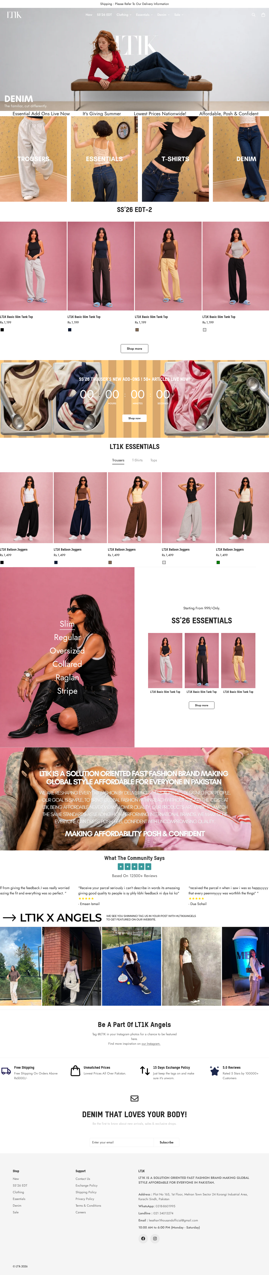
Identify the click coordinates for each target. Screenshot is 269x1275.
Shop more (134, 348)
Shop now (134, 418)
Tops (153, 460)
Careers (81, 1212)
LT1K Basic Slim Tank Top (16, 317)
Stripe (67, 691)
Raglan (67, 677)
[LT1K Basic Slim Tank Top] (33, 266)
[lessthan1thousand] (14, 15)
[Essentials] (33, 159)
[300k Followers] (143, 1238)
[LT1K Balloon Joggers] (80, 507)
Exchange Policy (86, 1185)
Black (2, 329)
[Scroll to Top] (261, 1253)
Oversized (67, 651)
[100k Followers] (155, 1238)
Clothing (122, 14)
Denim (161, 14)
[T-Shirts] (104, 159)
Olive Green (218, 562)
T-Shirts (137, 460)
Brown (137, 329)
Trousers (118, 460)
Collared (67, 664)
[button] (263, 14)
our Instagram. (151, 1043)
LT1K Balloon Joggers (68, 549)
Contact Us (83, 1178)
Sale (177, 14)
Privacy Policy (85, 1198)
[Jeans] (175, 159)
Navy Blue (69, 329)
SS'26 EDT (104, 14)
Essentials (142, 14)
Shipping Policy (86, 1192)
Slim (67, 624)
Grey (204, 329)
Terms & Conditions (88, 1205)
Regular (67, 637)
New (89, 14)
